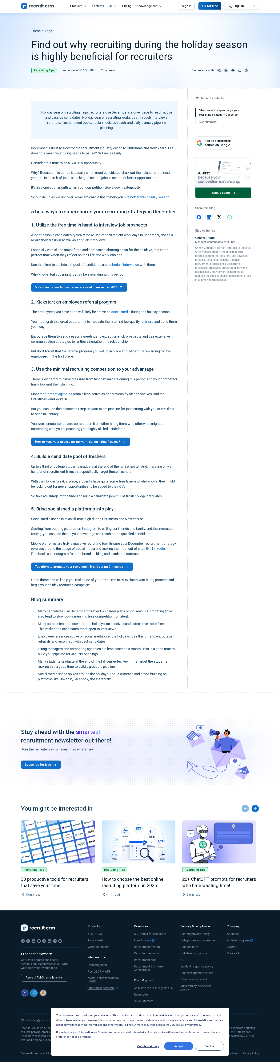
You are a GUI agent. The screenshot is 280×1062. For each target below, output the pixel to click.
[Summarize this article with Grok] (240, 70)
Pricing (126, 6)
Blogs (48, 31)
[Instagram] (44, 941)
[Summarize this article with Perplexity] (247, 70)
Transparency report (193, 979)
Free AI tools (142, 940)
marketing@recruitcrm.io (41, 1020)
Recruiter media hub (147, 953)
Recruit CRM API (99, 971)
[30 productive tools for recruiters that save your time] (58, 841)
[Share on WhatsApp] (229, 217)
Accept (178, 1046)
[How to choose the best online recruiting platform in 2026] (139, 841)
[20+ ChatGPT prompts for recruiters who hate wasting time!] (219, 841)
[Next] (255, 808)
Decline (209, 1046)
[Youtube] (39, 941)
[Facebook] (23, 941)
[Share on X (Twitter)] (219, 217)
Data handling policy (193, 953)
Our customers (144, 1001)
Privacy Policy (251, 1053)
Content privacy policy (195, 934)
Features (98, 6)
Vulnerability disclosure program (196, 987)
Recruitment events (147, 947)
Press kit (233, 953)
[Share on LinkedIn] (209, 217)
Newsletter (141, 994)
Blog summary (208, 121)
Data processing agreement (198, 940)
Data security (189, 947)
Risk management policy (196, 973)
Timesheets (96, 940)
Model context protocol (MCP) (103, 979)
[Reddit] (49, 941)
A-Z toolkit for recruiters (150, 934)
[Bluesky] (60, 941)
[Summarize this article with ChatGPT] (219, 70)
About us (233, 934)
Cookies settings (148, 1046)
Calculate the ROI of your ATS (153, 988)
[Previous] (245, 808)
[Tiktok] (55, 941)
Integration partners (101, 988)
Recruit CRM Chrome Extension (44, 977)
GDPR (184, 960)
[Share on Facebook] (198, 217)
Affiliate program (238, 940)
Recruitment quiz (145, 960)
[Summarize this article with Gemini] (233, 70)
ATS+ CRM (95, 934)
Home (36, 31)
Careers (232, 947)
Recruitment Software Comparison (148, 968)
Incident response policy (196, 966)
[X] (28, 941)
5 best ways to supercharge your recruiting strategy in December (219, 112)
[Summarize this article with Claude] (226, 70)
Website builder (98, 947)
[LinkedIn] (33, 941)
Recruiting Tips (44, 70)
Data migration (97, 965)
